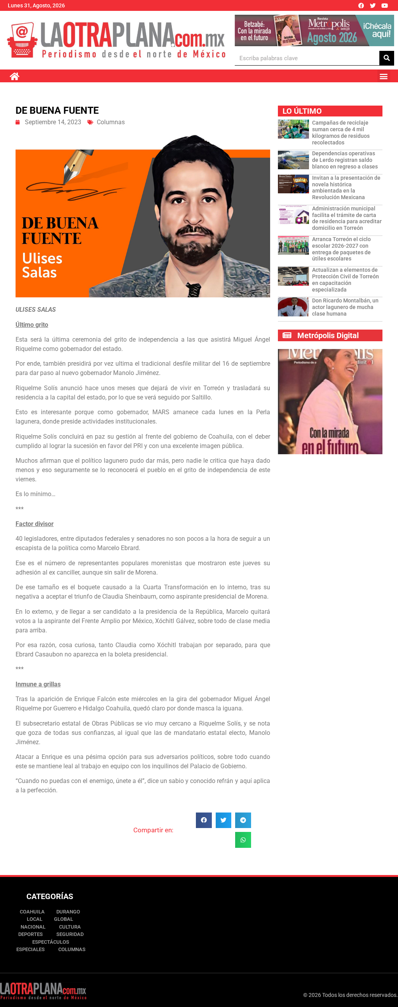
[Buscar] (386, 58)
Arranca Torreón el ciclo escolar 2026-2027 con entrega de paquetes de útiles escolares (341, 249)
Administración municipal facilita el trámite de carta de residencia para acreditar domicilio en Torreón (347, 218)
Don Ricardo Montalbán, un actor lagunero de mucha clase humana (345, 307)
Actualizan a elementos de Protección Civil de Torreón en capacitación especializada (345, 279)
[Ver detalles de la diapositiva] (314, 30)
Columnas (111, 122)
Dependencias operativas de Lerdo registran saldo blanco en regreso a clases (345, 160)
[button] (383, 75)
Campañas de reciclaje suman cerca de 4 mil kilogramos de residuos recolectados (341, 132)
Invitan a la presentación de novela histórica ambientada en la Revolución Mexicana (346, 187)
